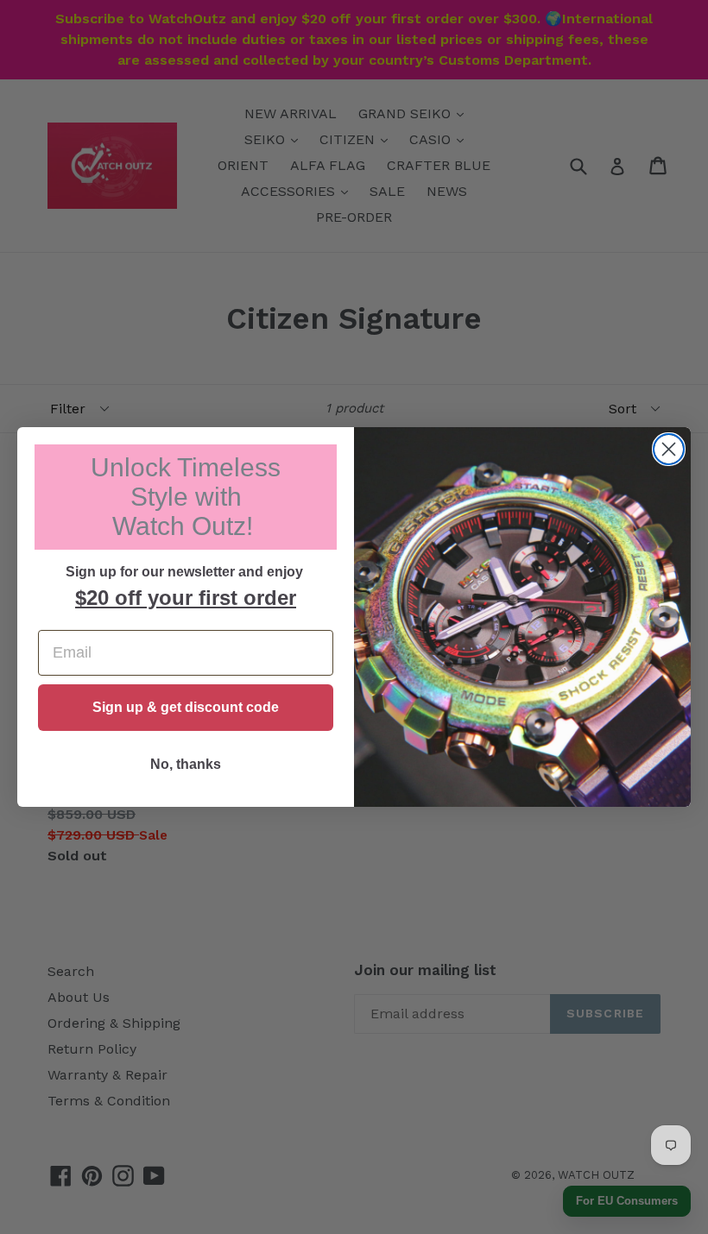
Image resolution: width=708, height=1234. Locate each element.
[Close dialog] (669, 449)
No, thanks (185, 764)
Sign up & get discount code (185, 707)
